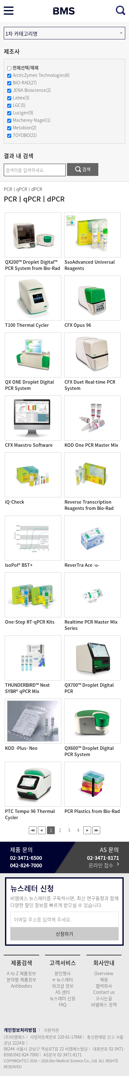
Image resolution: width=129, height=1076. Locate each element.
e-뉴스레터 (63, 979)
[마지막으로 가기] (96, 830)
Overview (103, 973)
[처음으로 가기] (33, 830)
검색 (85, 169)
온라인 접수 (103, 865)
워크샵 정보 (63, 986)
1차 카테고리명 (21, 33)
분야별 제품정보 (21, 979)
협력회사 (104, 986)
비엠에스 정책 (104, 1004)
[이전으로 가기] (42, 830)
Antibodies (21, 986)
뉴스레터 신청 (62, 998)
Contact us (104, 992)
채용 (104, 979)
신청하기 (64, 933)
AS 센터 (62, 992)
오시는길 (104, 998)
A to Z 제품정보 (21, 973)
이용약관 (51, 1030)
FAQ (62, 1004)
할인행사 (62, 973)
